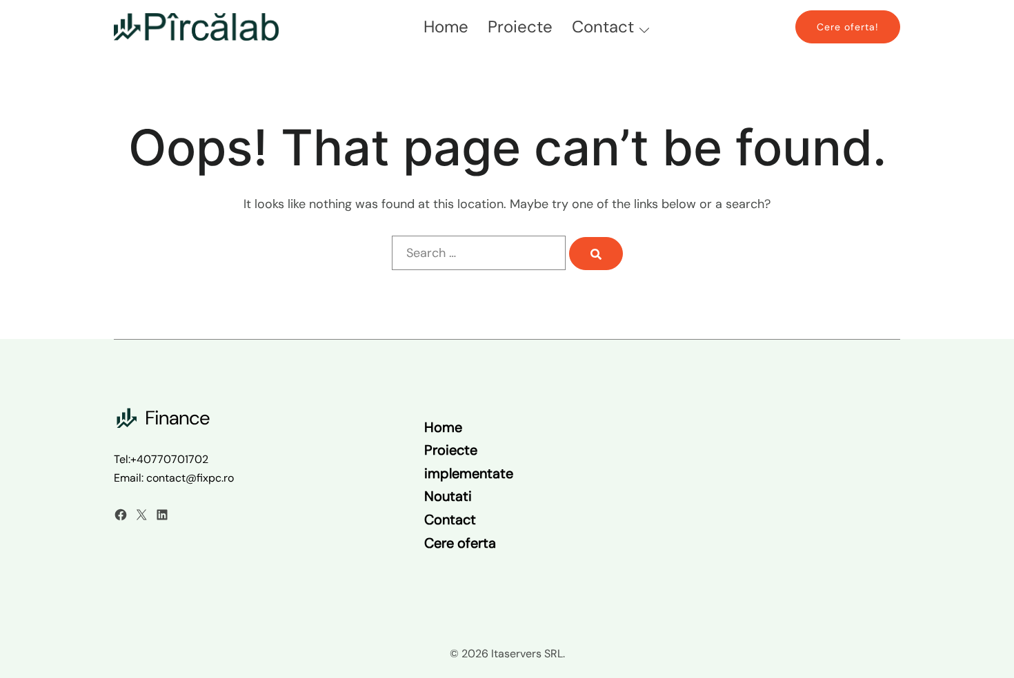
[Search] (596, 253)
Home (446, 26)
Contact (603, 26)
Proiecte (520, 26)
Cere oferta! (848, 27)
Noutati (448, 496)
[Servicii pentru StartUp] (196, 26)
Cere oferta (460, 543)
